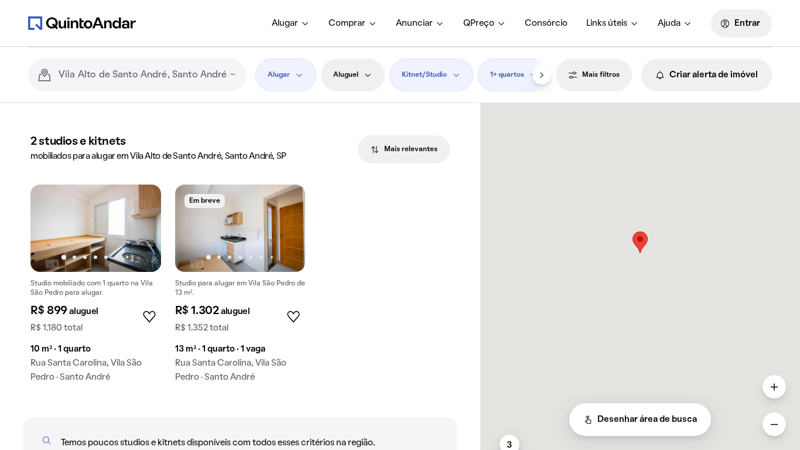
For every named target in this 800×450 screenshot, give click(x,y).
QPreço (478, 23)
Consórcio (546, 23)
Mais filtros (601, 75)
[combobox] (148, 75)
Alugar (285, 23)
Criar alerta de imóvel (713, 75)
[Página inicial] (82, 23)
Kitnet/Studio (424, 75)
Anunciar (414, 23)
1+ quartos (507, 75)
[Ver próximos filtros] (541, 75)
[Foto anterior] (51, 228)
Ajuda (669, 23)
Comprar (347, 23)
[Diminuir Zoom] (774, 424)
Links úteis (606, 23)
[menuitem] (290, 23)
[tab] (404, 149)
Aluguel (345, 75)
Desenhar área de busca (647, 419)
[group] (95, 288)
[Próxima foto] (140, 228)
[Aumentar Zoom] (774, 386)
